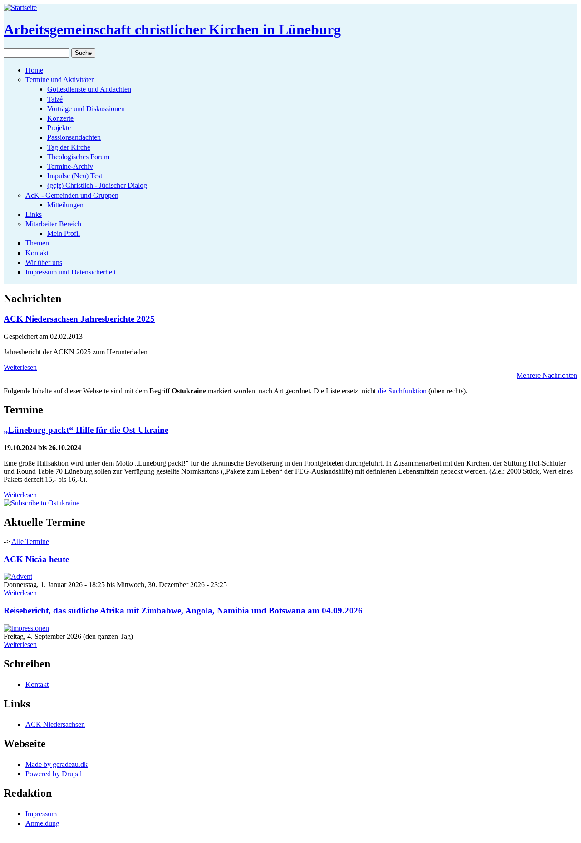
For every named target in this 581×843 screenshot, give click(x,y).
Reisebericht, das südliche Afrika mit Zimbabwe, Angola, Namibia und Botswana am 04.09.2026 (183, 610)
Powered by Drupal (53, 774)
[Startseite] (20, 7)
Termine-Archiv (70, 166)
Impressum (41, 814)
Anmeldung (42, 823)
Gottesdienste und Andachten (89, 89)
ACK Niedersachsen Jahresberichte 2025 (79, 318)
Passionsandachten (74, 137)
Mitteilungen (65, 205)
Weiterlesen (20, 367)
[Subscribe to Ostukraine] (41, 503)
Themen (37, 243)
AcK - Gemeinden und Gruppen (71, 195)
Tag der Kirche (68, 147)
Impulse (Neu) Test (74, 176)
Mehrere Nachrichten (547, 375)
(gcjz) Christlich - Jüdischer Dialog (97, 185)
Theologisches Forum (78, 157)
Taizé (55, 99)
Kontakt (37, 253)
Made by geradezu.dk (56, 764)
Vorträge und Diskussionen (86, 109)
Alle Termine (30, 541)
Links (33, 214)
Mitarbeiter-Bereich (53, 224)
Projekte (59, 128)
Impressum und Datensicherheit (70, 272)
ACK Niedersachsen (55, 724)
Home (34, 70)
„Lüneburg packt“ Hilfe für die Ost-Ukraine (86, 430)
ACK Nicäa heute (36, 559)
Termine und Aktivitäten (60, 79)
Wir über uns (43, 262)
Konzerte (60, 118)
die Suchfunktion (402, 391)
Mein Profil (63, 233)
